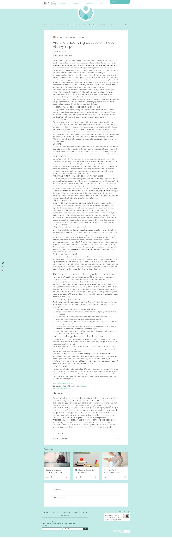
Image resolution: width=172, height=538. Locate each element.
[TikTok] (3, 271)
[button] (126, 25)
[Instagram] (3, 263)
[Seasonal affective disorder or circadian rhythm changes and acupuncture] (57, 459)
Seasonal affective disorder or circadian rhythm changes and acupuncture (54, 471)
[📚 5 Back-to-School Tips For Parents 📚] (86, 459)
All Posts (46, 25)
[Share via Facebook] (54, 433)
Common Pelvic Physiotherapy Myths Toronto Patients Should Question (113, 471)
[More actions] (118, 37)
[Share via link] (67, 433)
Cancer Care (92, 25)
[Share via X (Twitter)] (58, 433)
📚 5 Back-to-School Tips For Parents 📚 (85, 471)
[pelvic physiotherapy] (115, 459)
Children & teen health (106, 25)
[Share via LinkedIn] (62, 433)
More (117, 25)
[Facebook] (3, 267)
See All (126, 448)
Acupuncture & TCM (58, 25)
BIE (84, 25)
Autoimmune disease (74, 25)
